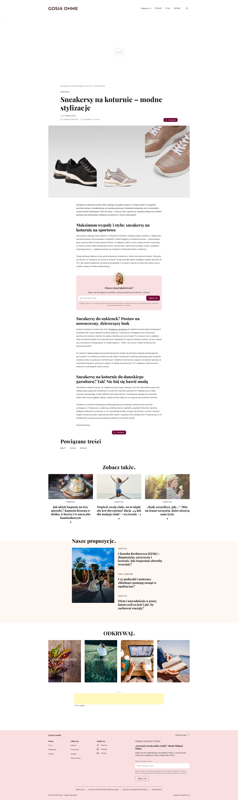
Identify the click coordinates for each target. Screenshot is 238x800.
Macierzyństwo (76, 758)
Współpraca (52, 749)
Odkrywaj (74, 741)
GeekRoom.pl (185, 795)
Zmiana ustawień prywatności (135, 789)
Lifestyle (74, 86)
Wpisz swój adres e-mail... (143, 761)
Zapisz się (153, 298)
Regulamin (80, 789)
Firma (50, 741)
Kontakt (177, 8)
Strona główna (65, 86)
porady (84, 448)
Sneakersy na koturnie (118, 329)
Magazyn (145, 8)
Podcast (158, 8)
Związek (73, 754)
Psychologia (75, 749)
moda (73, 448)
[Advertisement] (119, 698)
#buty (63, 448)
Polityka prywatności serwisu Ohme (104, 789)
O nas (167, 8)
